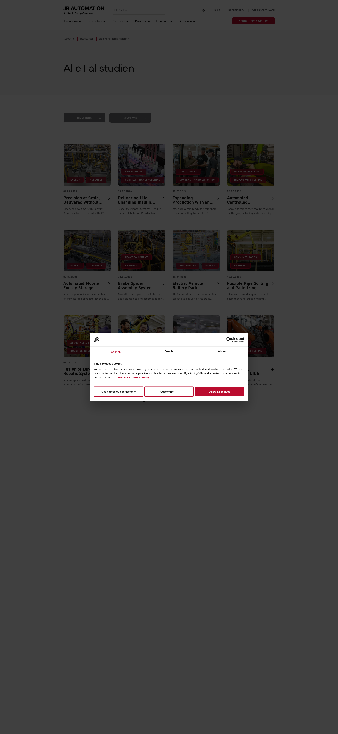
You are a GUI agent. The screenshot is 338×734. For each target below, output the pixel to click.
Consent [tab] (116, 351)
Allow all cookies (219, 391)
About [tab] (222, 351)
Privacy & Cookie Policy (134, 377)
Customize (167, 391)
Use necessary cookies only (118, 391)
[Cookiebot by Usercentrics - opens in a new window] (229, 339)
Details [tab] (169, 351)
